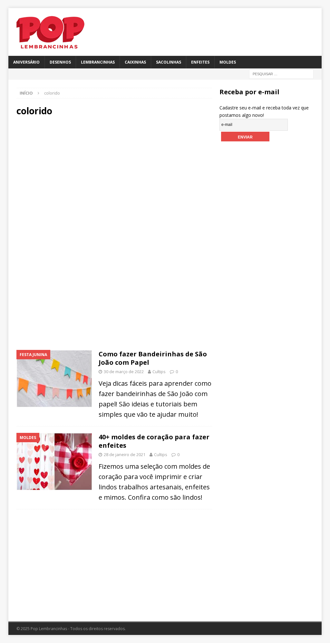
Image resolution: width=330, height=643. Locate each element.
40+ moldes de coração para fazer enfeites (154, 441)
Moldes (227, 62)
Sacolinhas (168, 62)
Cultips (159, 371)
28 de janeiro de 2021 (124, 454)
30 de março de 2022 (124, 371)
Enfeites (200, 62)
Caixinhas (135, 62)
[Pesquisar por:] (281, 73)
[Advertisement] (114, 177)
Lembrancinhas (98, 62)
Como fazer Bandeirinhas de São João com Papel (153, 358)
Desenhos (60, 62)
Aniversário (26, 62)
